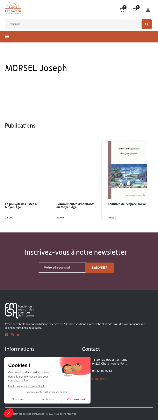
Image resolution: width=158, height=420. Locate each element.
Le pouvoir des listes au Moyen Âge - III (21, 205)
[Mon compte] (148, 10)
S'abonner (99, 267)
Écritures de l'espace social (127, 204)
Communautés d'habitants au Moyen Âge (75, 205)
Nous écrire (100, 379)
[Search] (147, 24)
